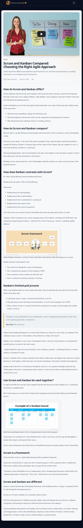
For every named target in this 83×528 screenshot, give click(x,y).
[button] (41, 34)
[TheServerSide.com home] (8, 3)
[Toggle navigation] (74, 3)
